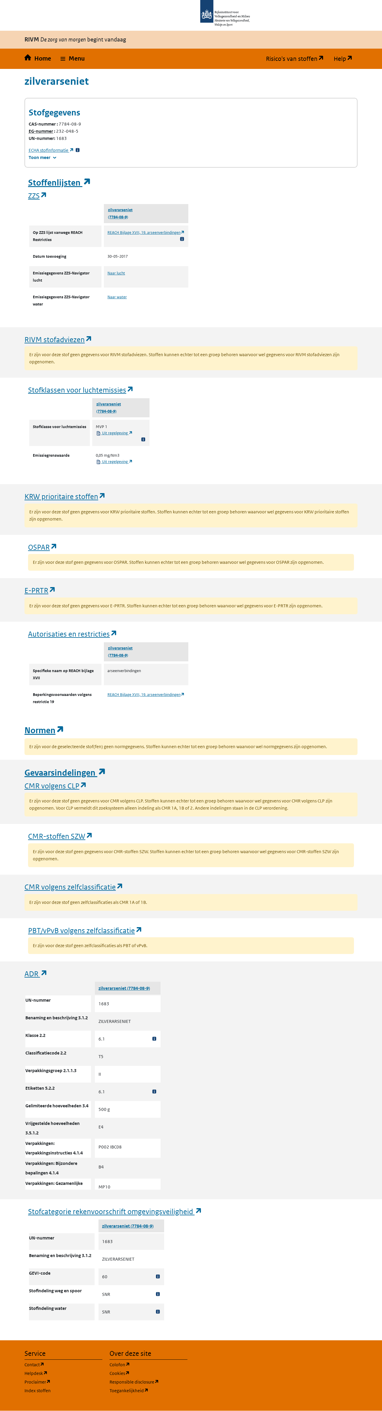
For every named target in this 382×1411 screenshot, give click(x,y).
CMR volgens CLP (55, 785)
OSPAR (43, 547)
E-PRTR (40, 590)
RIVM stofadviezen (58, 339)
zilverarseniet (120, 209)
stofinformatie (51, 150)
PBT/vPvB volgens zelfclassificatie (85, 930)
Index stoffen (37, 1390)
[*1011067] (158, 1312)
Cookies (148, 1373)
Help (346, 58)
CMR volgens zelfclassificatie (74, 886)
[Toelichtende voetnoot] (182, 238)
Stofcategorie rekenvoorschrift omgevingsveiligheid (115, 1211)
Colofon (148, 1364)
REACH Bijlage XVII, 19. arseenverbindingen (146, 232)
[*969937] (154, 1039)
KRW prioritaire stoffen (65, 496)
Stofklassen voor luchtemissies (81, 389)
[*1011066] (158, 1294)
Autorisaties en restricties (73, 633)
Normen (44, 730)
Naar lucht (116, 273)
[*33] (77, 150)
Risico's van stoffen (297, 58)
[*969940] (154, 1091)
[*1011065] (158, 1276)
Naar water (117, 297)
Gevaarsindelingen (65, 773)
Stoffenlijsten (59, 182)
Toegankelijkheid (148, 1390)
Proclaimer (63, 1382)
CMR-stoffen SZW (60, 836)
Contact (62, 1364)
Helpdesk (63, 1373)
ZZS (37, 195)
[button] (73, 59)
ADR (36, 973)
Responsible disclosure (148, 1382)
